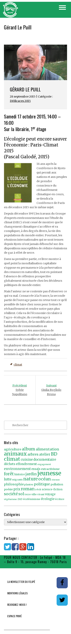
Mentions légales (17, 593)
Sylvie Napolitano (19, 390)
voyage (50, 494)
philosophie (14, 484)
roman (28, 488)
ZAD (20, 499)
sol (21, 493)
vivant (40, 494)
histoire (19, 474)
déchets (9, 464)
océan (44, 479)
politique (42, 484)
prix (16, 489)
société (11, 493)
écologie (47, 499)
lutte (8, 479)
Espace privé (14, 616)
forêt (9, 473)
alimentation (47, 449)
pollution (56, 484)
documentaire (44, 460)
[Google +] (22, 549)
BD (54, 454)
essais (35, 469)
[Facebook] (15, 549)
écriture (59, 499)
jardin (31, 474)
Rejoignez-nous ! (16, 604)
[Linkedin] (30, 549)
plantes (28, 484)
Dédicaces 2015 (20, 101)
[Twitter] (7, 549)
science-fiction (52, 489)
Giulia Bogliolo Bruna (51, 390)
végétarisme (10, 499)
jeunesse (49, 473)
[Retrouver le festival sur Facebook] (62, 582)
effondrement (26, 464)
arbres (32, 454)
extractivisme (50, 469)
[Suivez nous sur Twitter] (62, 599)
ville (34, 494)
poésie (8, 489)
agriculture (12, 449)
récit (38, 489)
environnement (17, 469)
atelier (44, 454)
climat (18, 364)
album (28, 449)
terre (28, 494)
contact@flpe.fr (15, 566)
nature (30, 479)
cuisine (27, 460)
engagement (44, 464)
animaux (15, 453)
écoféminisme (31, 499)
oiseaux (55, 479)
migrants (17, 479)
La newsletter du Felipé (21, 582)
